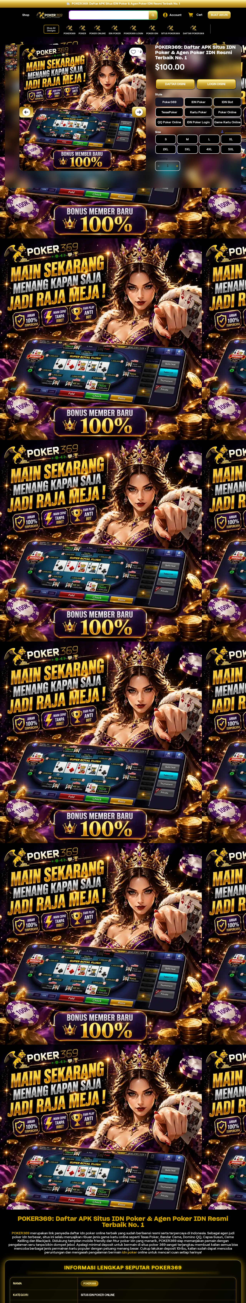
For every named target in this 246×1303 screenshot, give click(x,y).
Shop (25, 15)
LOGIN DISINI (216, 84)
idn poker (129, 1252)
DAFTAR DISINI (175, 84)
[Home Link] (49, 15)
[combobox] (109, 15)
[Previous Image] (26, 112)
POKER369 (20, 1233)
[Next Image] (139, 112)
